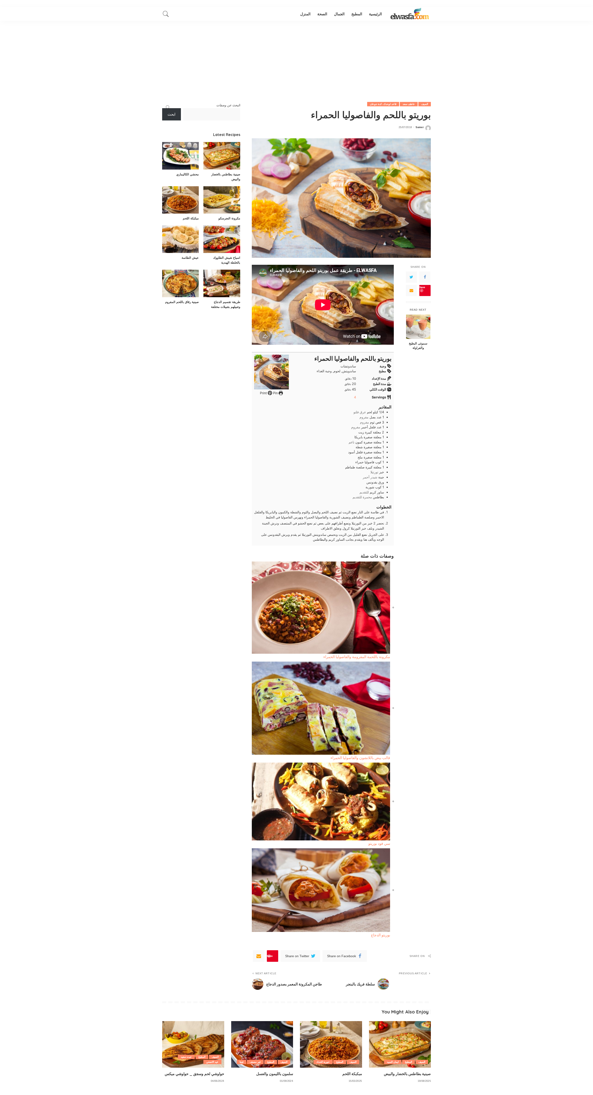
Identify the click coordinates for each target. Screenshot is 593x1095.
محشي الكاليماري (187, 174)
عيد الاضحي (212, 1061)
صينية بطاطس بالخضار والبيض (407, 1073)
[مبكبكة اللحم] (180, 200)
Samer (420, 127)
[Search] (166, 14)
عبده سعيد (186, 1056)
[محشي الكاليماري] (180, 156)
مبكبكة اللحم (191, 218)
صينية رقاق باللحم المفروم (182, 302)
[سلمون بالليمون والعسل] (262, 1044)
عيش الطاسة (190, 257)
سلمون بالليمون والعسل (274, 1073)
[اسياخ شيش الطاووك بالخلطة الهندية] (221, 239)
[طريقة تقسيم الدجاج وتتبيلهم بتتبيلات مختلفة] (221, 283)
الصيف (424, 104)
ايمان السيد (393, 1061)
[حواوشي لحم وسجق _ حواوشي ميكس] (193, 1044)
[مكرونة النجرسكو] (221, 200)
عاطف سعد (409, 104)
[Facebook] (424, 277)
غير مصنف (255, 1061)
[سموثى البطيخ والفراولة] (418, 327)
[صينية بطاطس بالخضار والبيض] (221, 156)
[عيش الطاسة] (180, 239)
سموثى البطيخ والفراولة (418, 345)
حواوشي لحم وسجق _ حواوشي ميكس (194, 1073)
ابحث (171, 114)
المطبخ (408, 1061)
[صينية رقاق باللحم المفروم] (180, 283)
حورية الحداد (323, 1061)
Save (422, 287)
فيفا (241, 1061)
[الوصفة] (410, 14)
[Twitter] (411, 277)
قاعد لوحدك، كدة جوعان (383, 104)
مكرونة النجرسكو (229, 218)
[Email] (411, 290)
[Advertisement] (296, 55)
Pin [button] (275, 393)
